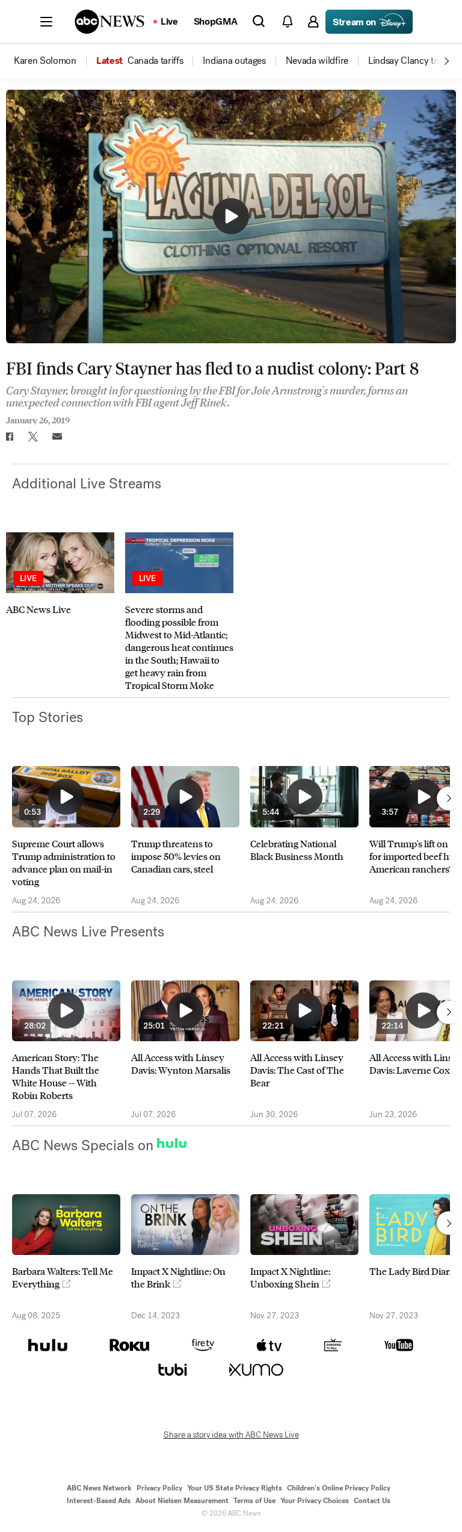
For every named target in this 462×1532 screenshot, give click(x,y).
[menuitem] (45, 61)
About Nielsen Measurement (182, 1501)
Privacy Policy (159, 1488)
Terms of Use (254, 1501)
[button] (46, 22)
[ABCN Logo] (109, 22)
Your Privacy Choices (314, 1501)
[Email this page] (57, 437)
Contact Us (372, 1501)
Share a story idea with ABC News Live (231, 1435)
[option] (54, 61)
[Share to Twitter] (33, 437)
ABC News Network (99, 1488)
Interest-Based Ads (99, 1501)
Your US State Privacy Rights (234, 1488)
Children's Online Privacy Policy (338, 1488)
